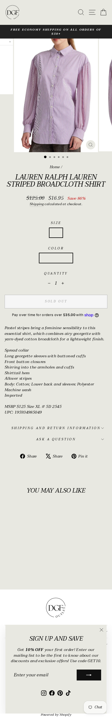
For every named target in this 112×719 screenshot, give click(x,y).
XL (56, 232)
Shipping (37, 204)
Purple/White (55, 257)
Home (55, 167)
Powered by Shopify (56, 714)
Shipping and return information (56, 428)
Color (56, 248)
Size (56, 223)
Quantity (56, 273)
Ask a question (56, 439)
